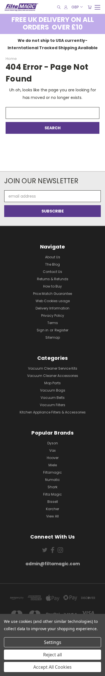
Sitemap (52, 337)
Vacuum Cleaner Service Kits (52, 368)
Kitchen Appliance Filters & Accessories (53, 412)
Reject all (52, 655)
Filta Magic (52, 494)
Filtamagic (52, 472)
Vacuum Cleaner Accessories (52, 375)
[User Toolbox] (66, 7)
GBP (75, 7)
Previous (9, 670)
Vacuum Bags (52, 390)
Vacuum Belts (53, 397)
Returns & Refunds (52, 279)
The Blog (52, 264)
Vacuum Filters (52, 405)
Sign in (43, 330)
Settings (52, 642)
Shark (52, 487)
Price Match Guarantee (52, 293)
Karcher (52, 509)
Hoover (53, 457)
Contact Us (52, 271)
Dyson (52, 443)
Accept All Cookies (52, 667)
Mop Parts (52, 383)
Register (61, 330)
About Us (52, 257)
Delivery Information (52, 308)
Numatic (52, 479)
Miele (52, 465)
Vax (52, 450)
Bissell (52, 501)
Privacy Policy (52, 315)
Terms (52, 322)
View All (52, 516)
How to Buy (52, 286)
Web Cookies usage (53, 301)
